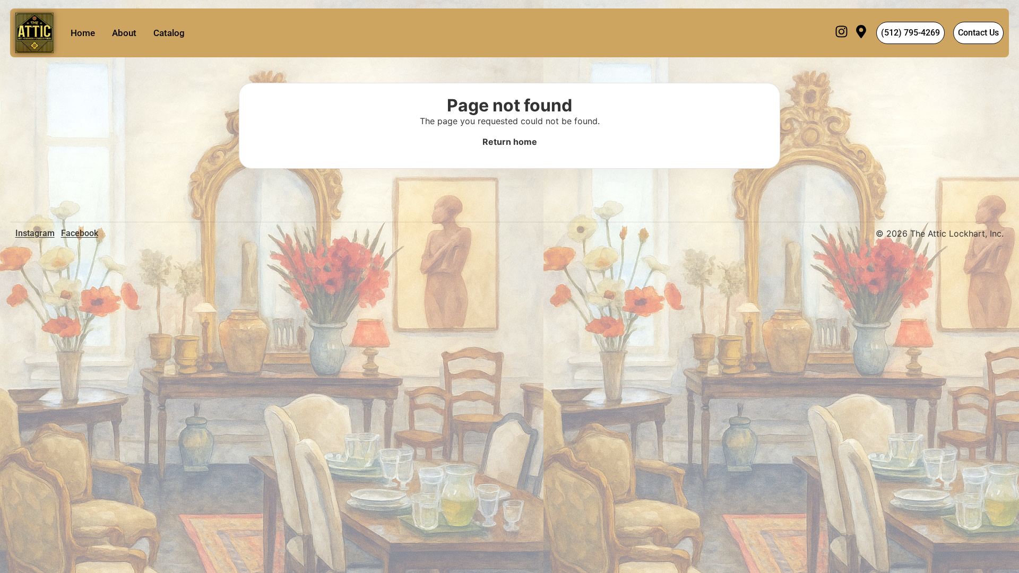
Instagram (35, 233)
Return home (509, 141)
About (124, 33)
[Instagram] (841, 33)
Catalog (169, 33)
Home (83, 33)
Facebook (79, 233)
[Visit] (861, 33)
